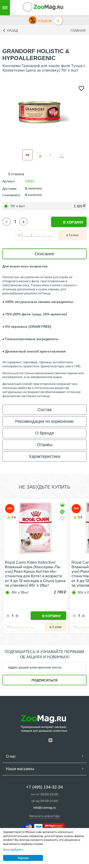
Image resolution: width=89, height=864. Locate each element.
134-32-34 (34, 7)
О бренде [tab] (44, 433)
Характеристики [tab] (44, 456)
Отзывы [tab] (44, 444)
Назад (12, 30)
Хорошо (23, 858)
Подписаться (44, 680)
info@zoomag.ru (44, 807)
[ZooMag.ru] (48, 7)
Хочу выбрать (13, 849)
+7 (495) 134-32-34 (44, 787)
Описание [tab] (44, 253)
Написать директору (44, 816)
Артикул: (9, 181)
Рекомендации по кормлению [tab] (44, 421)
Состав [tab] (44, 409)
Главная (77, 30)
